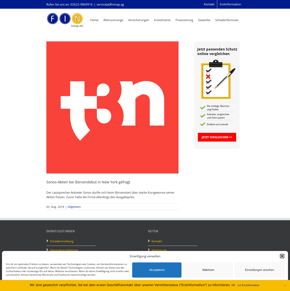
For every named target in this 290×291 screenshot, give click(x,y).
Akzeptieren (157, 269)
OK (233, 285)
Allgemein (74, 207)
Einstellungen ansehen (259, 269)
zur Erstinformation (248, 285)
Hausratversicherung (64, 250)
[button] (282, 256)
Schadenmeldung (62, 241)
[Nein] (285, 285)
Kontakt (157, 241)
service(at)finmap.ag (110, 4)
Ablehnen (208, 269)
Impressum (159, 250)
